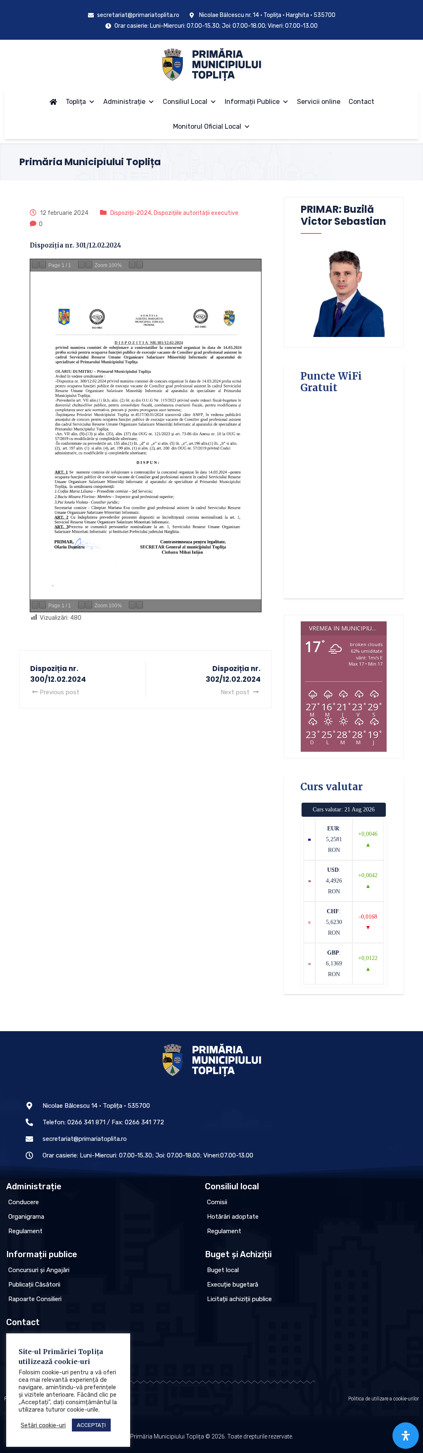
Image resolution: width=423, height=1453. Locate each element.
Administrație (124, 102)
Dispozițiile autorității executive (196, 213)
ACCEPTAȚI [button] (91, 1425)
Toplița (76, 102)
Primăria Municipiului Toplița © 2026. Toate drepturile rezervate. (211, 1436)
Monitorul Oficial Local (207, 126)
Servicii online (318, 102)
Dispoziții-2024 (130, 213)
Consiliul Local (185, 102)
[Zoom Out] (81, 264)
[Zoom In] (89, 264)
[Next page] (42, 264)
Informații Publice (252, 102)
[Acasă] (53, 101)
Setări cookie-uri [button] (43, 1425)
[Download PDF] (132, 264)
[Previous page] (35, 264)
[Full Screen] (139, 264)
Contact (361, 102)
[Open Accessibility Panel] (405, 1435)
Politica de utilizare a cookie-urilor (383, 1399)
